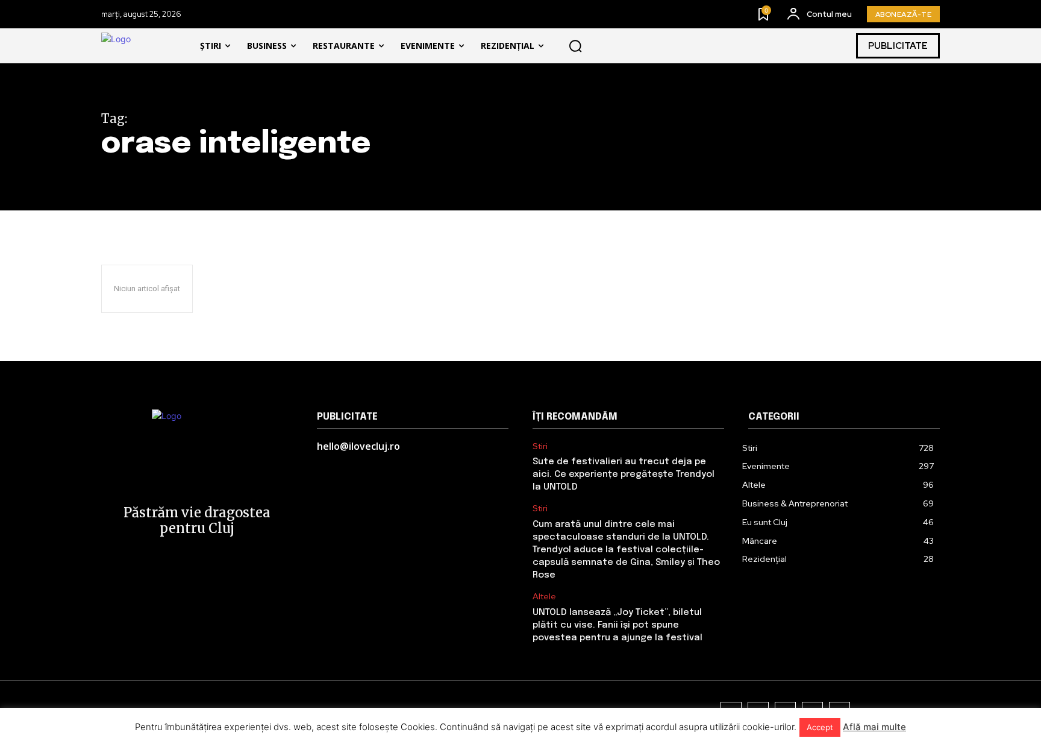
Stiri (540, 446)
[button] (575, 45)
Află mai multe (874, 727)
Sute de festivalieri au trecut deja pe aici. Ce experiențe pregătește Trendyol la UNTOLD (623, 474)
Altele (544, 596)
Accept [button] (820, 727)
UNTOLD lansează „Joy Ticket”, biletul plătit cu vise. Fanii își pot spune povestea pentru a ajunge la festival (617, 625)
